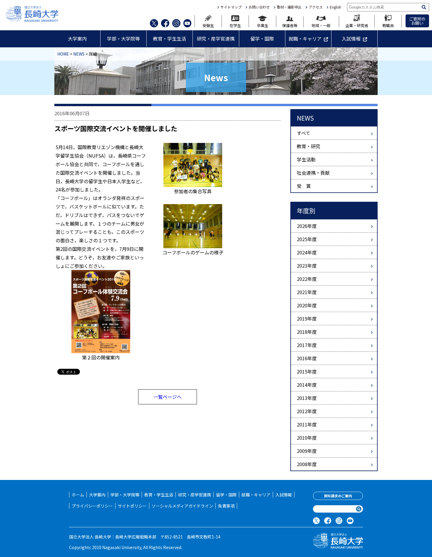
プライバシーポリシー (92, 506)
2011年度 (307, 424)
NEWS (79, 54)
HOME (63, 54)
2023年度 (307, 265)
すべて (303, 132)
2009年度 (307, 450)
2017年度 (307, 344)
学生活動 (306, 159)
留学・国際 (262, 38)
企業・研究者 (356, 25)
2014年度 (307, 384)
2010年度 (307, 437)
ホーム (78, 495)
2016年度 (307, 358)
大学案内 (77, 38)
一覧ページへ (167, 396)
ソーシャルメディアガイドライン (182, 506)
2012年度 (307, 411)
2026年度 (307, 225)
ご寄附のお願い (417, 21)
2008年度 (307, 464)
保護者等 (289, 25)
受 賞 (304, 185)
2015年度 (307, 371)
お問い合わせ (259, 7)
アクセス (315, 7)
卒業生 (262, 25)
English (335, 7)
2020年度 (307, 305)
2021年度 (307, 292)
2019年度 (307, 318)
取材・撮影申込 (289, 7)
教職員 (388, 25)
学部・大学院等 (123, 38)
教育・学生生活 (169, 38)
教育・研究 (308, 146)
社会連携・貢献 (313, 172)
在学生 (235, 25)
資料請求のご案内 (338, 495)
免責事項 (226, 506)
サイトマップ (231, 7)
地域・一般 (321, 25)
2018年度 (307, 331)
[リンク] (100, 310)
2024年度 (307, 252)
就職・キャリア (305, 38)
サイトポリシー (132, 506)
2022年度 (307, 278)
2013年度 (307, 397)
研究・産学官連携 (216, 38)
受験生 (208, 25)
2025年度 (307, 239)
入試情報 (351, 38)
